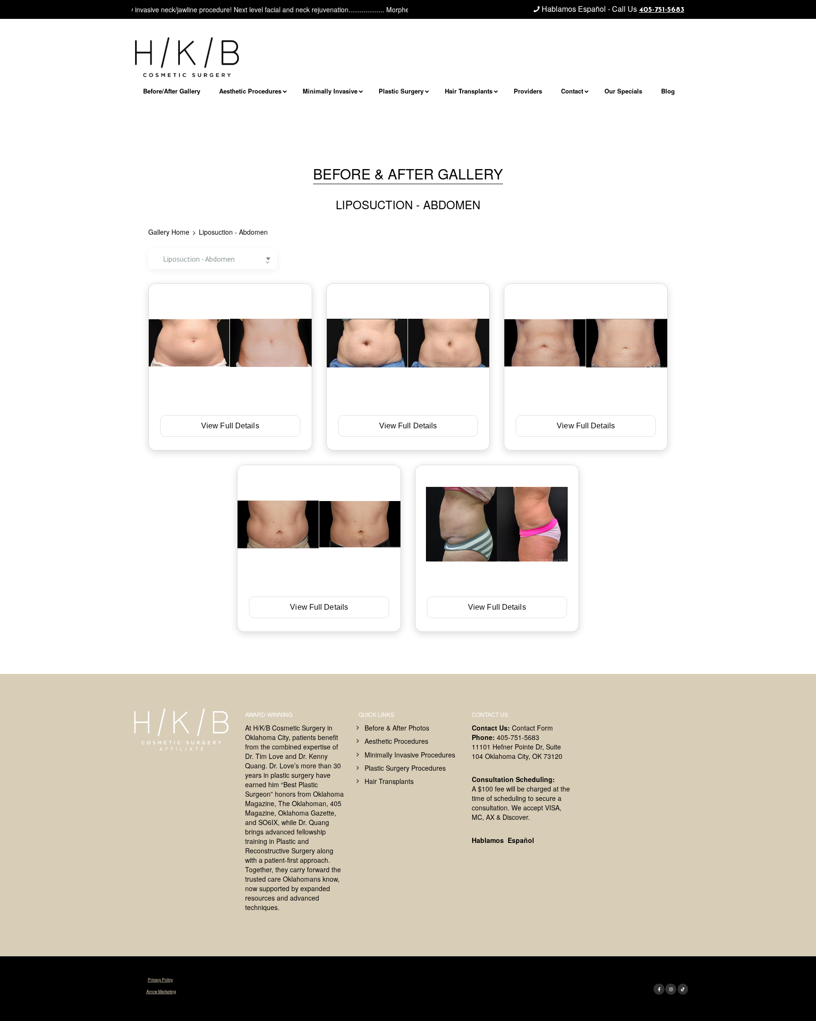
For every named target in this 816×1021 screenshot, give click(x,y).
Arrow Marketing (161, 991)
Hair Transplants (389, 781)
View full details (230, 426)
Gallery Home (168, 232)
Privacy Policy (160, 979)
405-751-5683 (661, 10)
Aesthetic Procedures (396, 741)
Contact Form (532, 727)
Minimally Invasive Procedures (410, 754)
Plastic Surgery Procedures (405, 768)
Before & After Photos (397, 727)
